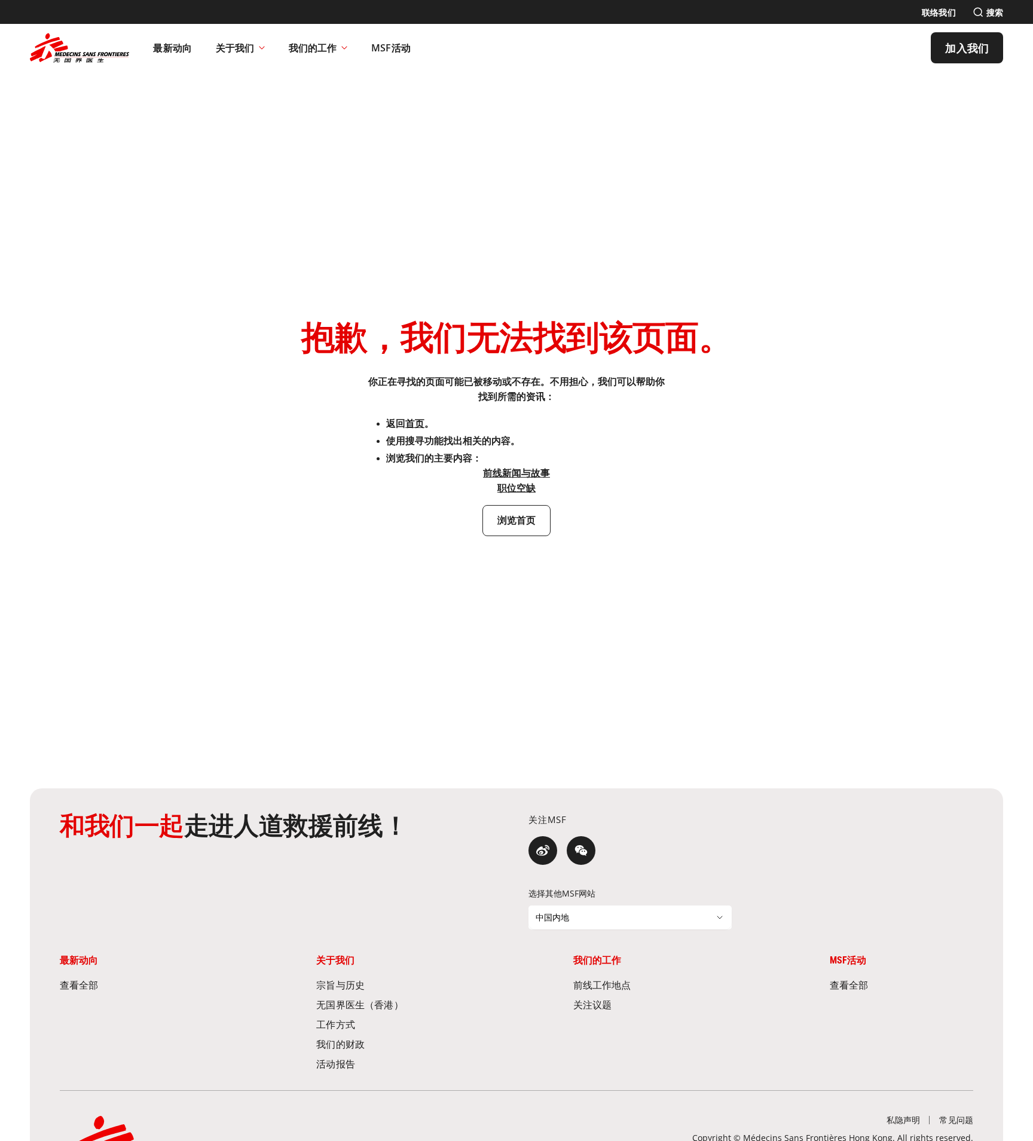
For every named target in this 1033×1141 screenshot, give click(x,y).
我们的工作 (313, 47)
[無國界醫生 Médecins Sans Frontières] (79, 48)
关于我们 (235, 47)
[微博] (542, 850)
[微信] (581, 850)
